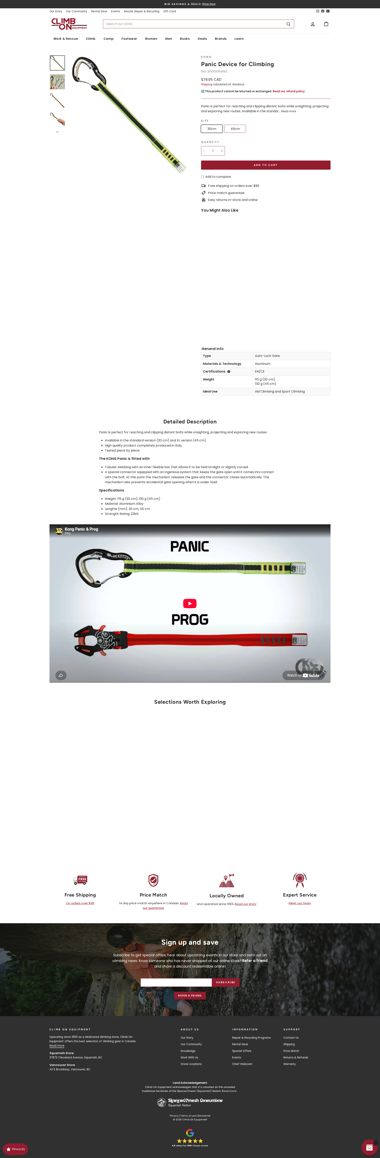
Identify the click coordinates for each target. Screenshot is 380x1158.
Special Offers (241, 1051)
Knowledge (188, 1051)
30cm (211, 128)
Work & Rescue (65, 39)
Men (168, 39)
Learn (239, 39)
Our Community (76, 11)
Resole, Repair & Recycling (141, 11)
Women (151, 39)
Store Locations (191, 1064)
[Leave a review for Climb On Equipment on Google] (190, 1138)
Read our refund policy (289, 91)
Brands (221, 39)
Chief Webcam (242, 1064)
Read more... (230, 1091)
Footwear (129, 39)
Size (205, 120)
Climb (91, 39)
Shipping (206, 84)
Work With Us (189, 1057)
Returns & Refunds (295, 1057)
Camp (109, 39)
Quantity (210, 142)
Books (185, 39)
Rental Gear (99, 11)
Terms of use (188, 1115)
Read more (288, 111)
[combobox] (198, 24)
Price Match (291, 1051)
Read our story (245, 904)
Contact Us (291, 1038)
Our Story (55, 11)
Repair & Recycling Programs (251, 1038)
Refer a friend (190, 995)
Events (115, 11)
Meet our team (300, 903)
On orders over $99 (80, 903)
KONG (206, 57)
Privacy (174, 1115)
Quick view (83, 806)
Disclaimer (204, 1115)
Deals (202, 39)
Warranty (289, 1064)
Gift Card (169, 11)
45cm (235, 128)
